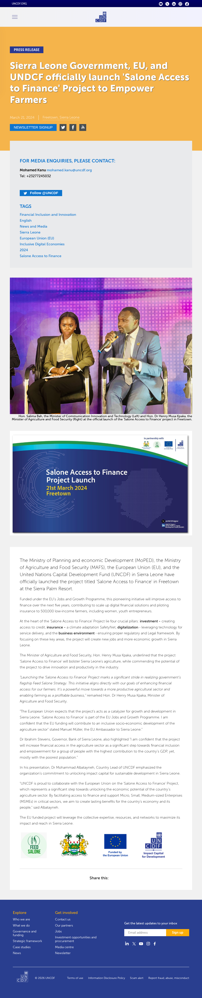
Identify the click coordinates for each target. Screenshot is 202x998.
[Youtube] (161, 3)
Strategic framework (27, 941)
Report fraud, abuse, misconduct (168, 978)
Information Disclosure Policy (106, 978)
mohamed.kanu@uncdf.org (69, 170)
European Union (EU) (37, 238)
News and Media (33, 226)
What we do (21, 925)
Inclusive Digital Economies (42, 244)
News (17, 953)
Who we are (21, 919)
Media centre (64, 947)
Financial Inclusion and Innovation (48, 215)
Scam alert (136, 978)
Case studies (22, 947)
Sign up (177, 932)
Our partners (64, 925)
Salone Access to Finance (40, 256)
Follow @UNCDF (43, 193)
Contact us (62, 919)
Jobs (58, 931)
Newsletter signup (33, 127)
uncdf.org (19, 3)
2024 (24, 250)
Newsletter (63, 953)
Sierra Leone (30, 232)
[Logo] (26, 978)
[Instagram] (180, 3)
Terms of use (75, 978)
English (26, 220)
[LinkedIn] (174, 3)
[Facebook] (187, 3)
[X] (167, 3)
